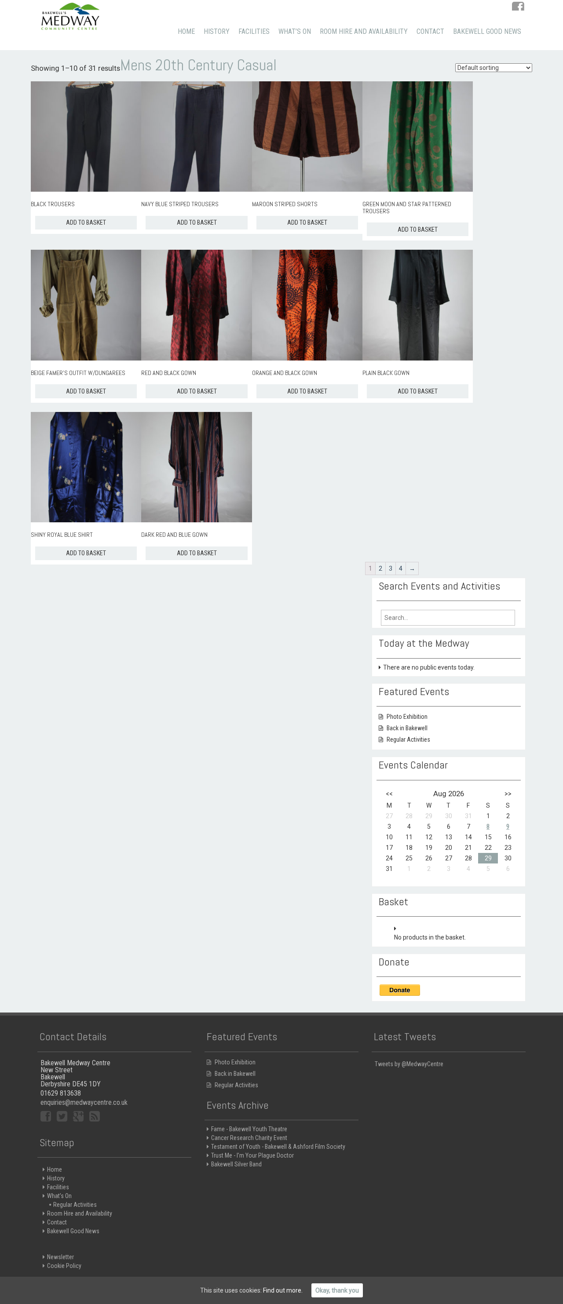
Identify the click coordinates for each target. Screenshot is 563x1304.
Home (186, 31)
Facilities (254, 31)
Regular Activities (408, 739)
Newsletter (60, 1256)
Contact (430, 31)
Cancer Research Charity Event (249, 1137)
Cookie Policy (64, 1265)
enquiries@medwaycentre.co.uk (84, 1102)
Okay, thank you (337, 1290)
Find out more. (283, 1290)
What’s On (294, 31)
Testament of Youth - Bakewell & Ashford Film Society (278, 1146)
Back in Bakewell (407, 728)
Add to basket (86, 222)
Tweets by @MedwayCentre (409, 1063)
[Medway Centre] (70, 15)
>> (508, 793)
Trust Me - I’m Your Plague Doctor (252, 1155)
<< (389, 793)
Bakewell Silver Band (236, 1164)
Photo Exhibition (407, 716)
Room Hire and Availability (364, 31)
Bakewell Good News (487, 31)
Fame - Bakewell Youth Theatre (249, 1129)
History (217, 31)
